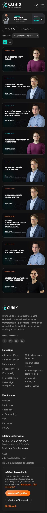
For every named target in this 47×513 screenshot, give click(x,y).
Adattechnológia (10, 355)
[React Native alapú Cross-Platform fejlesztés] (23, 280)
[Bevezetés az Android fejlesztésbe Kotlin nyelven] (23, 87)
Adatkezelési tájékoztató (14, 458)
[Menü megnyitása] (42, 5)
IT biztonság (8, 373)
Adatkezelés (25, 484)
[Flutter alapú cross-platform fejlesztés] (23, 253)
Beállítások (10, 506)
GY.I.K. (5, 427)
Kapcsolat (7, 423)
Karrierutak (7, 405)
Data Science (8, 364)
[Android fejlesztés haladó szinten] (23, 198)
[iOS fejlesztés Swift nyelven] (23, 59)
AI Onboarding (9, 414)
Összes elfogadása (17, 493)
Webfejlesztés (32, 386)
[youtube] (22, 341)
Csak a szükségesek (18, 500)
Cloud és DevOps (10, 359)
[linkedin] (16, 341)
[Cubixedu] (12, 5)
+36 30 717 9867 (19, 441)
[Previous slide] (5, 18)
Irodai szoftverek (10, 368)
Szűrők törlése (29, 29)
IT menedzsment (10, 378)
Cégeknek (7, 409)
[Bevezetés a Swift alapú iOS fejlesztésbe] (23, 142)
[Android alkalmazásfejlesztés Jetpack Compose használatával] (23, 225)
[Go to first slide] (41, 18)
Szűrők (11, 29)
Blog (4, 418)
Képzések (7, 400)
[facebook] (4, 341)
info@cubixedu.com (18, 448)
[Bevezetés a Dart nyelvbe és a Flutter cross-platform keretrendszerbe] (23, 115)
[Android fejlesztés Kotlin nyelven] (23, 170)
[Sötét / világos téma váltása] (36, 5)
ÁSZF (4, 453)
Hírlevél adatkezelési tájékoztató (18, 463)
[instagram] (10, 341)
